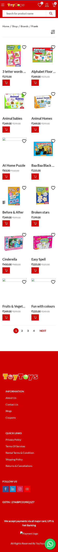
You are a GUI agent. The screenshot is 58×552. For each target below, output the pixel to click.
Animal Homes (41, 118)
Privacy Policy (13, 439)
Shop (15, 26)
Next (43, 330)
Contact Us (12, 404)
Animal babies (12, 118)
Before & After (13, 212)
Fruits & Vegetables (16, 306)
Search (51, 13)
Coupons (11, 417)
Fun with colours (43, 306)
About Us (11, 397)
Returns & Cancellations (19, 465)
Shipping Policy (14, 459)
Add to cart (6, 82)
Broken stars (40, 212)
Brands (25, 26)
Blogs (9, 410)
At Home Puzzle (13, 165)
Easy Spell (38, 259)
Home (5, 26)
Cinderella (9, 259)
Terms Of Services (15, 446)
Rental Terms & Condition (20, 452)
